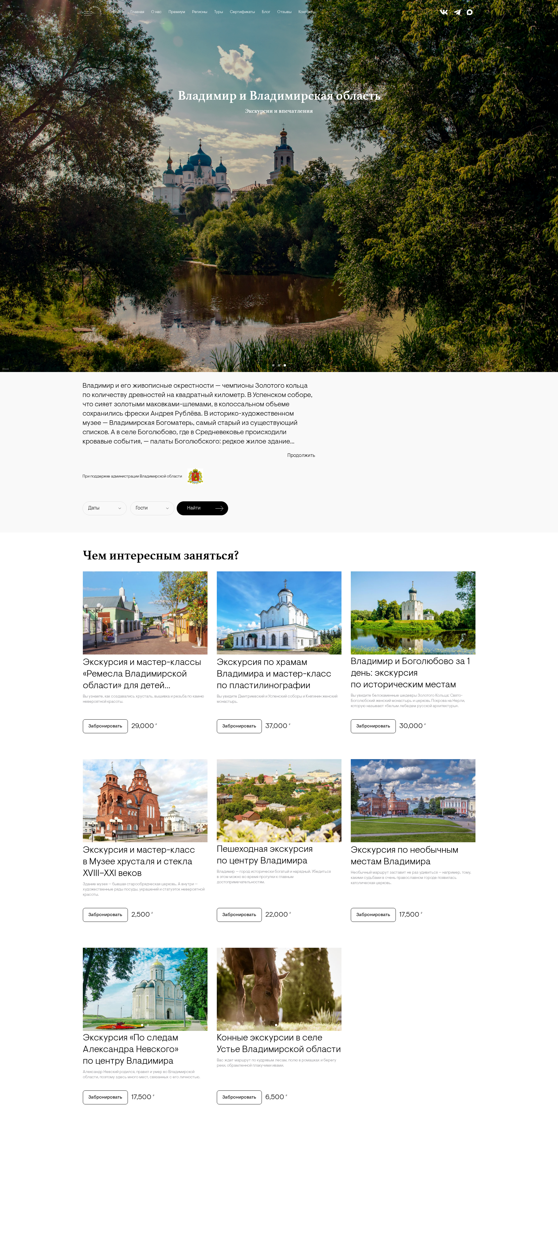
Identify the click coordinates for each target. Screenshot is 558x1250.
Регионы (199, 12)
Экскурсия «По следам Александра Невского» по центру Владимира (130, 1049)
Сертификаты (242, 12)
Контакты (306, 12)
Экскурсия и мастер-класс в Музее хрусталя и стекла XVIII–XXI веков (139, 862)
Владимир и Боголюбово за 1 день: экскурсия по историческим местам (410, 673)
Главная (137, 12)
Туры (218, 12)
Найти (194, 508)
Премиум (177, 12)
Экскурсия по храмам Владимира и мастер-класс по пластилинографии (274, 674)
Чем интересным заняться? (161, 555)
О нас (156, 12)
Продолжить (301, 455)
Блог (266, 12)
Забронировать (105, 726)
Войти (118, 12)
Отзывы (284, 12)
